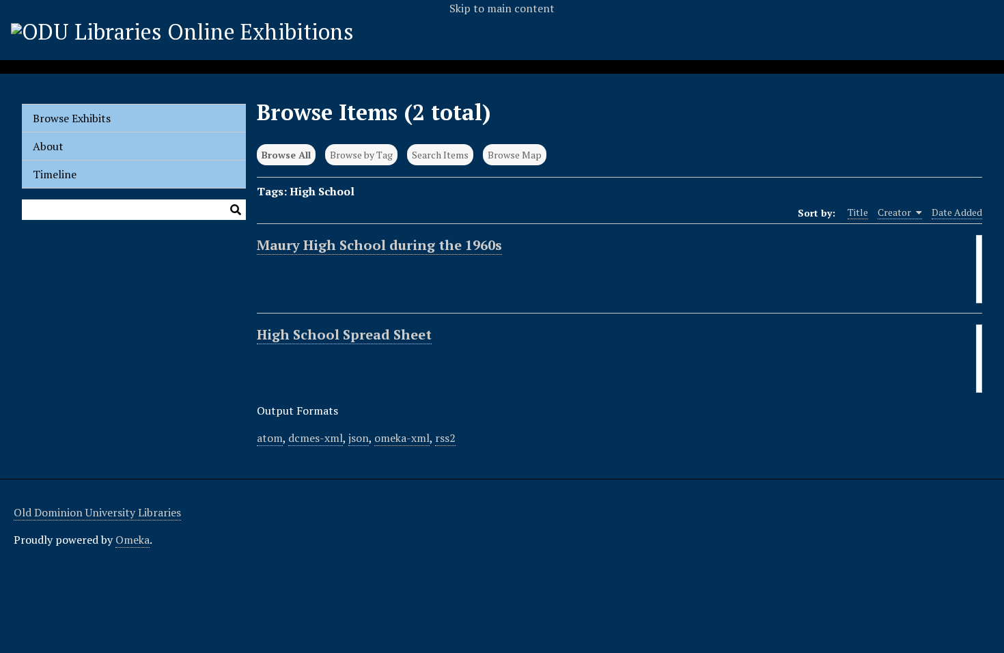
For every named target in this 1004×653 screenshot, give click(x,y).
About (48, 146)
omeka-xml (402, 437)
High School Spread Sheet (344, 334)
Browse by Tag (361, 154)
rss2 (445, 437)
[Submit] (235, 209)
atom (270, 437)
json (358, 437)
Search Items (440, 154)
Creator (895, 212)
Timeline (54, 174)
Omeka (132, 539)
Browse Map (515, 154)
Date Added (957, 212)
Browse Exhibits (72, 118)
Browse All (286, 154)
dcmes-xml (315, 437)
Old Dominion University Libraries (97, 512)
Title (858, 212)
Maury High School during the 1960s (379, 245)
